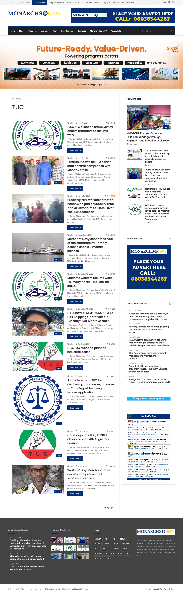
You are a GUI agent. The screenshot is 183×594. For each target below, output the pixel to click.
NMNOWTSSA (101, 553)
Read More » (75, 150)
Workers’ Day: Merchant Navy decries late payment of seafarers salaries (88, 474)
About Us (157, 589)
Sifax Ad (91, 39)
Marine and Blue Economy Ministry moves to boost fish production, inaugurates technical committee (157, 175)
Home (12, 31)
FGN (114, 539)
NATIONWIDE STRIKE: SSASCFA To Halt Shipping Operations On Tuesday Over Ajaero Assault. (90, 317)
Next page (108, 508)
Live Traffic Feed (148, 416)
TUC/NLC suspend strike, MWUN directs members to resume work (90, 131)
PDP (107, 558)
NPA (112, 553)
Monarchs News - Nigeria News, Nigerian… (143, 434)
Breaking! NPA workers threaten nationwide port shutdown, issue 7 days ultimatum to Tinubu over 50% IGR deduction (90, 206)
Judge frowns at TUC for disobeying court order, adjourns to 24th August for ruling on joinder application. (90, 386)
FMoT (122, 539)
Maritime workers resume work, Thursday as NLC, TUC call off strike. (89, 282)
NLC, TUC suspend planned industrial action (86, 350)
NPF (120, 553)
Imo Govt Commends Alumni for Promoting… (149, 423)
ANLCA (98, 539)
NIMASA (116, 549)
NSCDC (98, 558)
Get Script (139, 479)
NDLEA (106, 549)
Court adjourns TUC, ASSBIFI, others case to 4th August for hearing (88, 439)
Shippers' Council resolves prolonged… (142, 448)
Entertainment (67, 31)
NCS (97, 549)
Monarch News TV (98, 31)
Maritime (44, 31)
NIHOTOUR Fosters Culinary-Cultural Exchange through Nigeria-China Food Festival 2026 (148, 137)
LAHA (97, 544)
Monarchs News (52, 589)
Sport (54, 31)
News (21, 31)
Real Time (147, 479)
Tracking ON (156, 479)
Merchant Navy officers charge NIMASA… (148, 441)
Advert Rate (116, 31)
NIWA (125, 549)
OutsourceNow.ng (80, 589)
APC (107, 539)
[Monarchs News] (34, 14)
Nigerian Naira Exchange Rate (149, 398)
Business (32, 31)
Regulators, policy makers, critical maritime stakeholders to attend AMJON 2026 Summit (157, 193)
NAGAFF (125, 544)
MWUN (115, 544)
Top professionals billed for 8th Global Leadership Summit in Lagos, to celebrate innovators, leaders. (93, 2)
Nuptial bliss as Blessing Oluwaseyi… (148, 428)
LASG (106, 544)
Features (82, 31)
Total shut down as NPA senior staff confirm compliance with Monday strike (89, 166)
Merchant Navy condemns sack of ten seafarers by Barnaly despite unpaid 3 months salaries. (90, 245)
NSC (127, 553)
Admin (71, 123)
